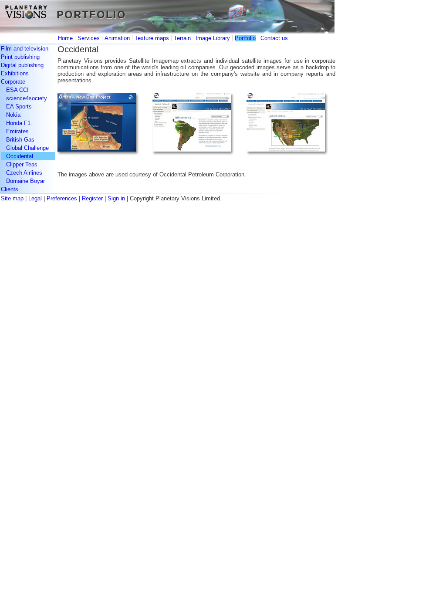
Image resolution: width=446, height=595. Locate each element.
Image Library (213, 38)
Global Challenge (27, 148)
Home (65, 38)
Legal (35, 198)
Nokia (13, 115)
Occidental (19, 156)
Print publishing (20, 57)
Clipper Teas (21, 164)
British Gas (20, 139)
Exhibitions (15, 73)
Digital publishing (22, 65)
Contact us (274, 38)
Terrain (182, 38)
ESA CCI (17, 90)
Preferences (62, 198)
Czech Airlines (24, 172)
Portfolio (245, 38)
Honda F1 (18, 123)
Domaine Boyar (25, 181)
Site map (12, 198)
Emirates (17, 131)
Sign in (116, 198)
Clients (9, 189)
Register (92, 198)
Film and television (24, 48)
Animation (117, 38)
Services (89, 38)
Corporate (13, 81)
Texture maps (152, 38)
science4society (26, 98)
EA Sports (19, 106)
